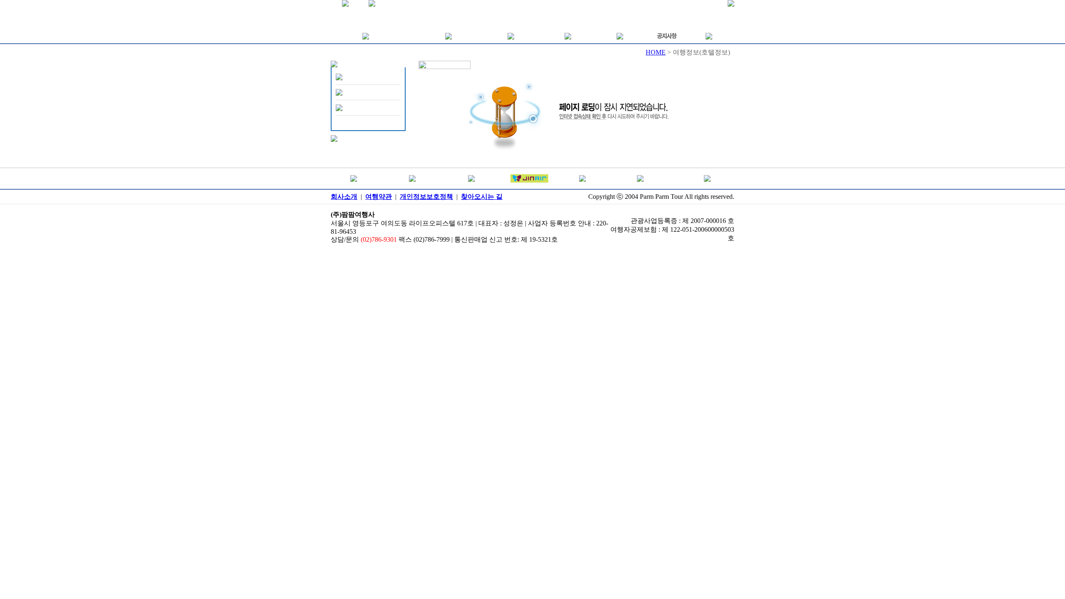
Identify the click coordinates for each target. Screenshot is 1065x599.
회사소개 (344, 196)
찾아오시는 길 (482, 196)
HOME (656, 52)
